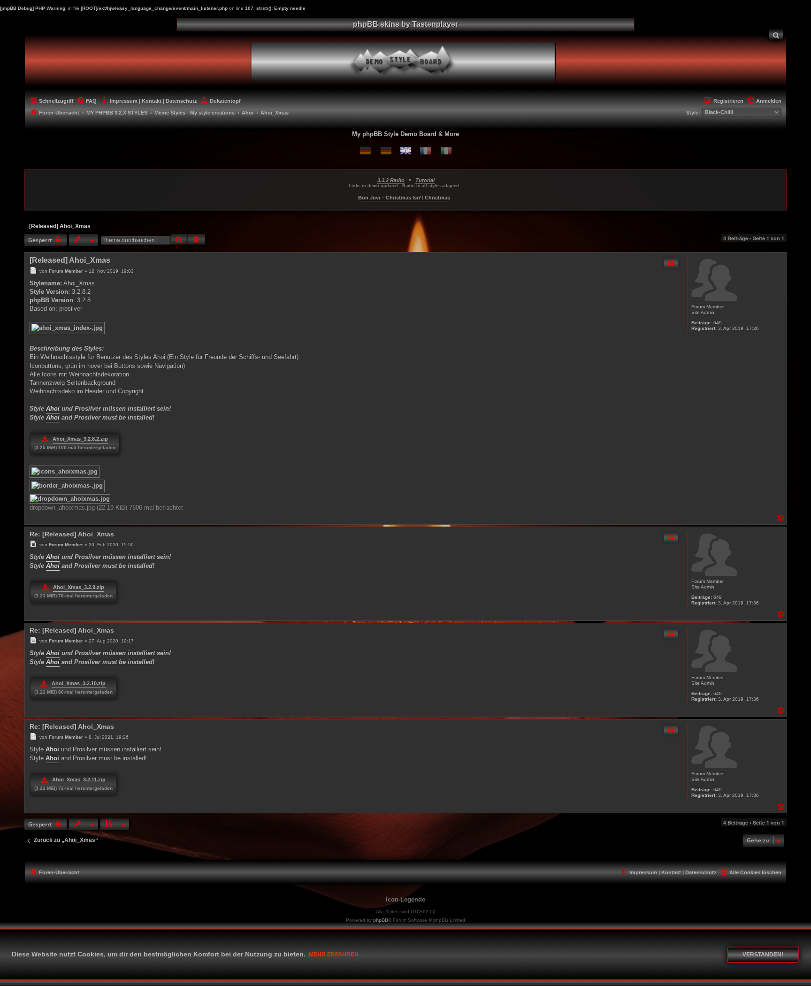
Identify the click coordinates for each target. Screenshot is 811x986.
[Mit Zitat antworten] (671, 263)
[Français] (425, 151)
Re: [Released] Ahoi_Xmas (72, 534)
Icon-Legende (405, 899)
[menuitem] (776, 34)
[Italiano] (446, 151)
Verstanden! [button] (762, 954)
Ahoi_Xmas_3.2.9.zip (78, 587)
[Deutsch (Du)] (365, 151)
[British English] (405, 151)
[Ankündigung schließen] (780, 174)
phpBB (380, 920)
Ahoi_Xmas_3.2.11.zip (79, 779)
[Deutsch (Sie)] (386, 151)
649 (717, 322)
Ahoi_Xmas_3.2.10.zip (79, 683)
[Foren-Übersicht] (411, 60)
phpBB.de (438, 928)
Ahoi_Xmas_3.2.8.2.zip (80, 439)
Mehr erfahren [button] (334, 954)
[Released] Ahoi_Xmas (60, 226)
